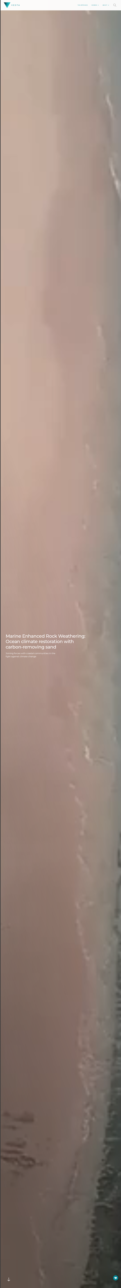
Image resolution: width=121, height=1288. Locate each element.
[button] (95, 5)
